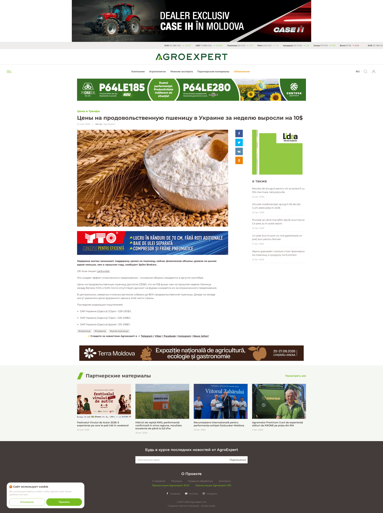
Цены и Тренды (88, 111)
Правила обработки (200, 481)
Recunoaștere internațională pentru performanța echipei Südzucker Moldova (219, 424)
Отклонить (27, 502)
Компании (138, 71)
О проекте (158, 481)
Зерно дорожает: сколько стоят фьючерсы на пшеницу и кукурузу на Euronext (278, 253)
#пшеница (84, 331)
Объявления (242, 71)
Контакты (225, 481)
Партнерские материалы (213, 71)
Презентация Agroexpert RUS (170, 485)
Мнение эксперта (181, 71)
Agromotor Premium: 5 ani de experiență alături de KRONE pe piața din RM (277, 424)
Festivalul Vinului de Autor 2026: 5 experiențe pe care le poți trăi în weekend (103, 424)
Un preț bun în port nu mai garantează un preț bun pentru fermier (277, 237)
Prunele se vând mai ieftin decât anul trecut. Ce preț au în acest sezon (278, 222)
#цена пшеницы (119, 331)
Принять (64, 502)
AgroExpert (109, 124)
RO (358, 71)
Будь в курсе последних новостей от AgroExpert (191, 450)
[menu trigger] (9, 71)
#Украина (100, 331)
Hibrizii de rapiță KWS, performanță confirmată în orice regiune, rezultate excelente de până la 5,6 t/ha (158, 425)
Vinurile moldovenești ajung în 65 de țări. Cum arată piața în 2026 (276, 206)
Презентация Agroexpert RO (213, 485)
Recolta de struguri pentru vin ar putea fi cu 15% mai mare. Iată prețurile (278, 190)
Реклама (176, 481)
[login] (373, 71)
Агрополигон (157, 71)
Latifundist (103, 271)
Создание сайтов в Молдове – (184, 505)
